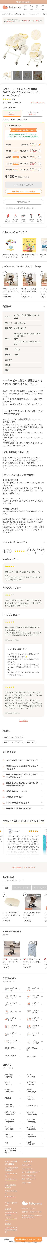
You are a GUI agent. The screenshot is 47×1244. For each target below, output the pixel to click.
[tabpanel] (23, 842)
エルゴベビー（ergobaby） (10, 1121)
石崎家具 (8, 1098)
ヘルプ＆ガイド (29, 867)
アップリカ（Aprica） (9, 1076)
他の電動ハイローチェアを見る (23, 191)
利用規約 (8, 1224)
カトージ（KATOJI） (31, 1076)
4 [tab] (24, 858)
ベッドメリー (35, 1034)
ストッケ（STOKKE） (9, 1128)
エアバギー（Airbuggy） (32, 1121)
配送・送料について (28, 1179)
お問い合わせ (16, 867)
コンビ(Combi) (20, 323)
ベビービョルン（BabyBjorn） (10, 1113)
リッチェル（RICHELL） (10, 1106)
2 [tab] (19, 858)
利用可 (38, 21)
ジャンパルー (13, 1042)
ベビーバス (13, 1019)
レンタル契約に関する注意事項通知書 (11, 1229)
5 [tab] (27, 858)
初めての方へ (26, 1165)
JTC (6, 1143)
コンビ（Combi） (9, 1083)
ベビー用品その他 (32, 1049)
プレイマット (35, 1027)
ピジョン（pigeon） (31, 1098)
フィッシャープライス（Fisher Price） (10, 1150)
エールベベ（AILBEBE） (32, 1128)
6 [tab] (29, 858)
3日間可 (25, 21)
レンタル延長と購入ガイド (31, 1172)
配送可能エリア (10, 1196)
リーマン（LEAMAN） (32, 1135)
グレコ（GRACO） (9, 1135)
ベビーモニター (13, 1034)
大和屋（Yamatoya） (32, 1091)
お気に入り (25, 202)
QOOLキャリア (32, 1242)
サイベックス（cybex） (31, 1083)
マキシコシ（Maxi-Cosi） (32, 1113)
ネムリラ (31, 742)
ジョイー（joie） (33, 1106)
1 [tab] (17, 858)
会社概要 (8, 1209)
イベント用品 (31, 1057)
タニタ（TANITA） (31, 1143)
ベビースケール (35, 1012)
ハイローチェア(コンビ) (14, 737)
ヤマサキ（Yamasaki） (10, 1091)
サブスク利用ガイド (28, 1175)
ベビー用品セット (10, 1057)
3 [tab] (22, 858)
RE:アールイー (13, 1242)
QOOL (23, 1242)
